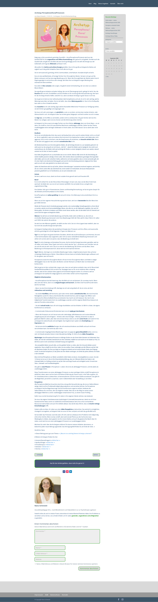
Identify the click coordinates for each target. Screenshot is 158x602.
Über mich (120, 3)
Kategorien (108, 39)
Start (90, 3)
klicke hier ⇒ (56, 440)
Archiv (107, 48)
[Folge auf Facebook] (64, 471)
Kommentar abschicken (89, 568)
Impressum (39, 595)
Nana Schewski (41, 16)
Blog (95, 3)
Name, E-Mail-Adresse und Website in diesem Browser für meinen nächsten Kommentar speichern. (67, 564)
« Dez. (107, 76)
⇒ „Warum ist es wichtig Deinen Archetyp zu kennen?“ (75, 433)
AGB (46, 595)
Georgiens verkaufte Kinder (112, 25)
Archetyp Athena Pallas (111, 36)
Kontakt (112, 3)
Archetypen (57, 16)
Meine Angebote (103, 3)
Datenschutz (55, 595)
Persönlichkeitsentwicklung (68, 16)
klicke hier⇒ (50, 445)
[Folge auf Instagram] (67, 471)
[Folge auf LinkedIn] (70, 471)
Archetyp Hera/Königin (111, 33)
